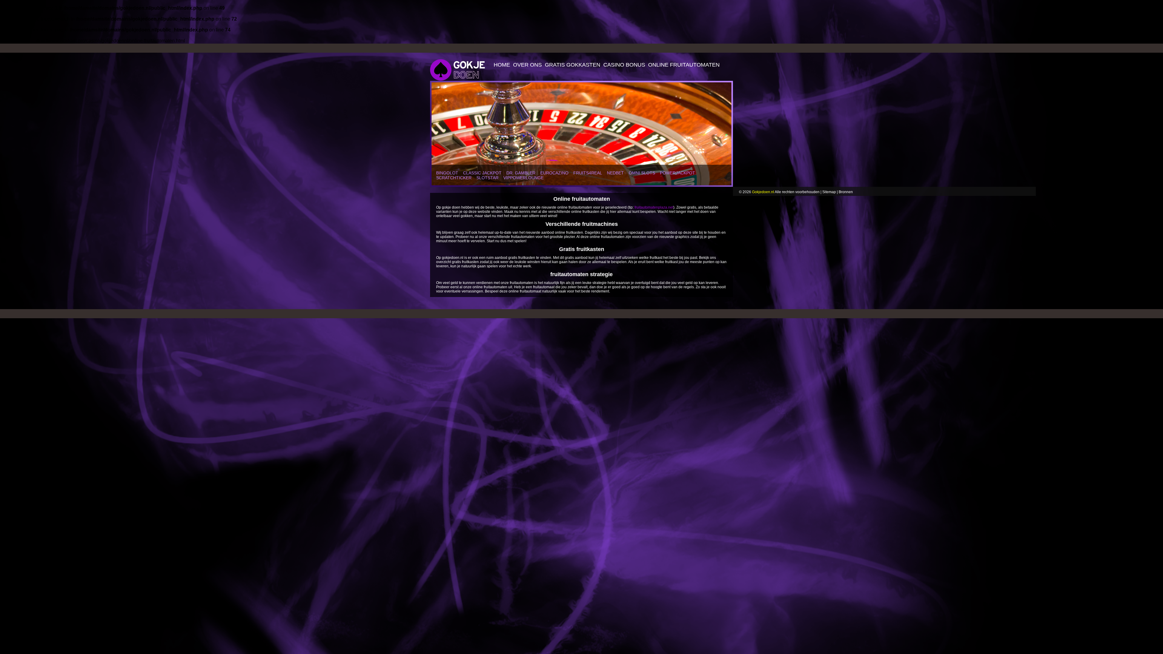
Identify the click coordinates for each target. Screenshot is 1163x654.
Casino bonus (624, 65)
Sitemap (829, 192)
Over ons (527, 65)
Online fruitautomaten (684, 65)
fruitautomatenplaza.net (654, 207)
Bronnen (846, 192)
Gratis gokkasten (572, 65)
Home (502, 65)
